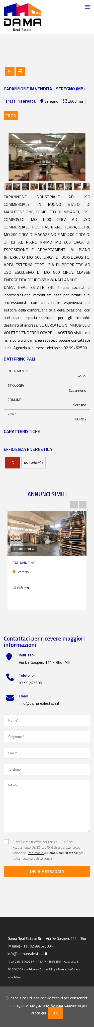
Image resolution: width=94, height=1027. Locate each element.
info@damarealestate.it (39, 703)
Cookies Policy (47, 969)
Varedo (23, 571)
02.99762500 (30, 683)
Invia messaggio (47, 872)
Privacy (33, 969)
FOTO (11, 115)
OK (55, 1013)
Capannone (24, 563)
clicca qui (38, 1013)
